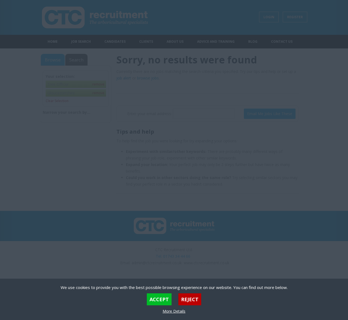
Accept (159, 299)
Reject (189, 299)
